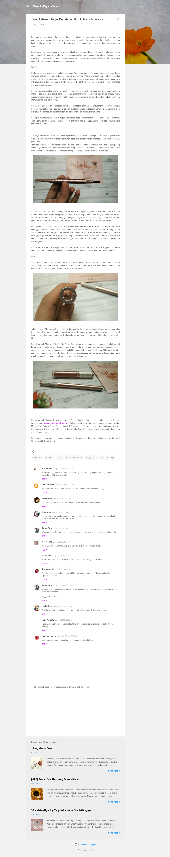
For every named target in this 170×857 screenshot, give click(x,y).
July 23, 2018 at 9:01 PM (62, 542)
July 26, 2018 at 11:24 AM (64, 620)
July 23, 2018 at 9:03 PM (62, 556)
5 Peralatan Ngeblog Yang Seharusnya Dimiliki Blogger (61, 810)
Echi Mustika (48, 484)
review (59, 457)
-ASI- (90, 850)
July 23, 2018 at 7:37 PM (61, 512)
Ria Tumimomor (49, 636)
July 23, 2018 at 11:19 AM (63, 469)
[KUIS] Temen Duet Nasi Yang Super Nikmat (55, 779)
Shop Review (91, 457)
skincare (104, 457)
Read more (114, 771)
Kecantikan (37, 457)
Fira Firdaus (47, 468)
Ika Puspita (47, 542)
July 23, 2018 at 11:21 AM (64, 485)
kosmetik (49, 457)
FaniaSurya (47, 498)
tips (112, 457)
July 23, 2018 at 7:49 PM (63, 528)
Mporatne (46, 512)
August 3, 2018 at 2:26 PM (67, 636)
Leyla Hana (47, 606)
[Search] (142, 7)
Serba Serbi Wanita (74, 457)
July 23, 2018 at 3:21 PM (62, 498)
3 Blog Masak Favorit (42, 748)
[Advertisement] (135, 53)
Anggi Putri (47, 528)
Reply (44, 479)
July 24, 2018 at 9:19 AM (64, 569)
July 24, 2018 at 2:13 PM (63, 585)
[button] (118, 20)
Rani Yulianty (48, 620)
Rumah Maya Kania (45, 6)
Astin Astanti (48, 569)
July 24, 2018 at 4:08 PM (63, 606)
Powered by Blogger (87, 845)
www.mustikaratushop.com (56, 423)
